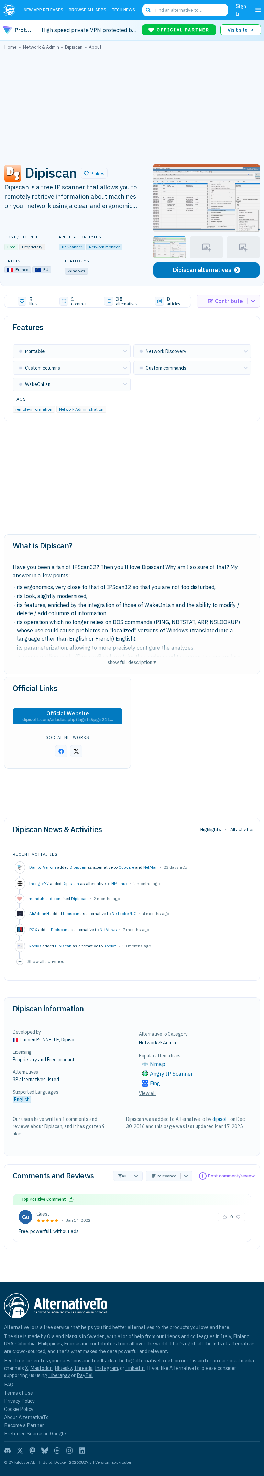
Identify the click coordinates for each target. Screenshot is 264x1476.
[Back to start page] (10, 10)
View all (147, 1093)
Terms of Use (18, 1393)
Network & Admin (157, 1043)
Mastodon (41, 1368)
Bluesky (63, 1368)
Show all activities (46, 961)
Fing (155, 1083)
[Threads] (57, 1450)
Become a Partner (24, 1425)
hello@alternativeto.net (146, 1360)
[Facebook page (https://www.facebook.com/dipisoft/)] (61, 751)
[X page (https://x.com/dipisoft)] (76, 751)
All (124, 1175)
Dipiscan (78, 867)
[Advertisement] (132, 105)
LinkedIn (135, 1368)
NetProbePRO (124, 913)
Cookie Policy (18, 1409)
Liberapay (59, 1375)
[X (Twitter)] (19, 1450)
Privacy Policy (19, 1400)
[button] (94, 173)
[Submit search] (148, 10)
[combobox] (185, 10)
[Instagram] (69, 1450)
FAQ (8, 1384)
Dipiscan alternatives (202, 270)
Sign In (241, 10)
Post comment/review (231, 1176)
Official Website (67, 716)
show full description (132, 662)
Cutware (126, 867)
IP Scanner (72, 246)
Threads (83, 1368)
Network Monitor (104, 246)
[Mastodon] (32, 1450)
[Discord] (7, 1450)
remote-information (33, 409)
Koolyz (110, 945)
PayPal (85, 1375)
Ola (51, 1336)
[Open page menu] (258, 10)
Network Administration (81, 409)
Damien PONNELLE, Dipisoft (49, 1039)
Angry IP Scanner (171, 1073)
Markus (73, 1336)
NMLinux (119, 883)
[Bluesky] (44, 1450)
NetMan (150, 867)
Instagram (106, 1368)
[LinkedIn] (81, 1450)
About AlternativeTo (26, 1417)
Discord (197, 1360)
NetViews (108, 929)
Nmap (157, 1064)
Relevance (166, 1175)
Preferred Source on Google (35, 1433)
